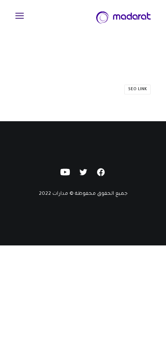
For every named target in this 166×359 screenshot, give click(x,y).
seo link (137, 89)
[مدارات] (123, 16)
